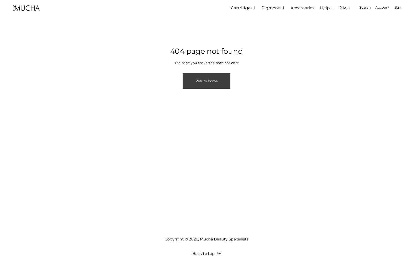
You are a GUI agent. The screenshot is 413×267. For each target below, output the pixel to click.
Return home (207, 81)
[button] (365, 7)
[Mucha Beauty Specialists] (26, 7)
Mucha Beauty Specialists (224, 239)
